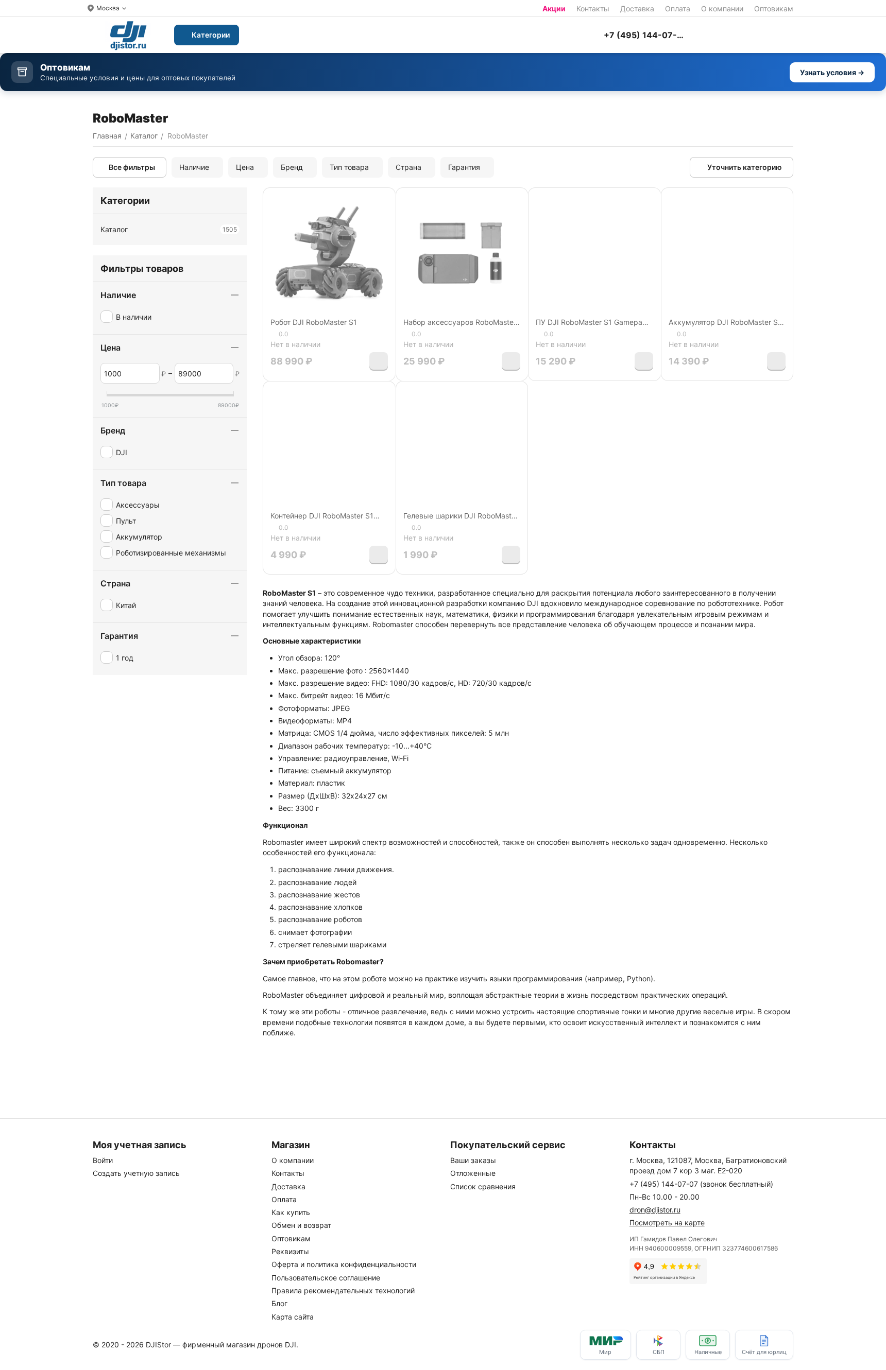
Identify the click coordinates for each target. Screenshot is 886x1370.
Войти (103, 1160)
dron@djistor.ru (654, 1209)
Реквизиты (290, 1251)
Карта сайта (292, 1316)
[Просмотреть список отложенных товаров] (736, 35)
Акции (554, 8)
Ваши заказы (473, 1160)
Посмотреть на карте (667, 1222)
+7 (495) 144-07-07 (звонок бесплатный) (701, 1184)
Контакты (592, 8)
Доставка (637, 8)
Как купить (290, 1212)
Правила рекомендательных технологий (343, 1290)
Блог (279, 1303)
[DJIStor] (128, 35)
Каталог (168, 229)
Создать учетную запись (136, 1173)
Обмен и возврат (301, 1225)
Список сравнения (483, 1186)
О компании (722, 8)
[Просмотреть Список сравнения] (711, 35)
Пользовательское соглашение (325, 1277)
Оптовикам (773, 8)
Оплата (677, 8)
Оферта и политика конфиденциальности (343, 1264)
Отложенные (473, 1173)
